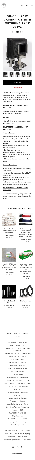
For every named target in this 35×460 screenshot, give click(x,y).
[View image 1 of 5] (5, 74)
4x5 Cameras (26, 353)
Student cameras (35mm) (17, 345)
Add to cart (17, 82)
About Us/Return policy (22, 434)
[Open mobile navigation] (32, 5)
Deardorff (17, 395)
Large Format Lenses (17, 359)
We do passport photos (12, 440)
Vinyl (24, 422)
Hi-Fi (22, 410)
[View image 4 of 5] (23, 74)
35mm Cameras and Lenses (17, 368)
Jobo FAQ (8, 434)
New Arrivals (11, 342)
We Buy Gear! (25, 431)
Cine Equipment (9, 383)
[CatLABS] (3, 5)
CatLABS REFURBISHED (17, 413)
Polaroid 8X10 (17, 389)
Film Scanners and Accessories (17, 392)
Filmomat (13, 401)
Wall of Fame (22, 437)
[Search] (22, 5)
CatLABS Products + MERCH (17, 419)
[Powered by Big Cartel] (18, 453)
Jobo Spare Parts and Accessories (17, 407)
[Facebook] (21, 446)
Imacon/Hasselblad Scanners (17, 398)
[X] (17, 446)
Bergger (14, 410)
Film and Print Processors (13, 380)
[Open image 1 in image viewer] (17, 53)
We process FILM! (11, 431)
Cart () (17, 336)
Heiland (22, 401)
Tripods (27, 380)
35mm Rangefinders (17, 425)
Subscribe (11, 437)
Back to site (27, 440)
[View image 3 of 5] (17, 74)
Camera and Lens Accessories (17, 377)
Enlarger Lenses (17, 374)
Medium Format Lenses (17, 365)
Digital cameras (17, 416)
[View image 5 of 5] (29, 74)
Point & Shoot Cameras (17, 371)
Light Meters (23, 386)
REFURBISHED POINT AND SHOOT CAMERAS (17, 349)
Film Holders (12, 386)
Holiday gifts (23, 342)
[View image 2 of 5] (11, 74)
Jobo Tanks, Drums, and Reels (17, 404)
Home (9, 333)
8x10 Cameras (14, 356)
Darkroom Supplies (24, 383)
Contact (25, 333)
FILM (24, 356)
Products (17, 333)
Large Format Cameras (11, 353)
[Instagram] (13, 446)
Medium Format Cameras (17, 362)
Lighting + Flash (14, 422)
